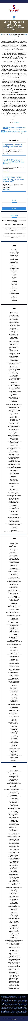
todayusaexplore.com (14, 316)
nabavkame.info (14, 751)
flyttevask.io (14, 745)
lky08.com (14, 638)
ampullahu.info (14, 701)
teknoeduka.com (14, 489)
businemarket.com (14, 839)
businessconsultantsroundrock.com (14, 523)
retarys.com (14, 811)
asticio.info (14, 912)
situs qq (14, 286)
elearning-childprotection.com (14, 624)
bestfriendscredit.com (14, 388)
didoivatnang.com (14, 432)
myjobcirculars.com (14, 580)
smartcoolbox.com (14, 952)
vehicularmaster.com (14, 322)
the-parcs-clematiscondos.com (14, 772)
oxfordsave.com (14, 826)
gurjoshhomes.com (14, 363)
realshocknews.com (14, 893)
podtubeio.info (14, 714)
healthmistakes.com (14, 896)
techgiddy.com (14, 791)
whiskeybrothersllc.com (14, 987)
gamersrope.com (14, 798)
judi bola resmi (14, 253)
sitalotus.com (14, 902)
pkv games (14, 297)
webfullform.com (14, 565)
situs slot (23, 997)
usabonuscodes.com (14, 493)
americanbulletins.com (14, 419)
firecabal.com (14, 445)
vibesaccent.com (14, 324)
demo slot (14, 265)
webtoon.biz (14, 848)
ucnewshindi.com (14, 795)
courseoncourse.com (14, 782)
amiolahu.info (14, 698)
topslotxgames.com (14, 583)
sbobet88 (19, 1011)
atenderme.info (14, 706)
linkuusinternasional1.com (14, 373)
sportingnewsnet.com (14, 852)
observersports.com (14, 832)
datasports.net (14, 864)
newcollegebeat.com (14, 341)
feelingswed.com (14, 444)
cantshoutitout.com (14, 556)
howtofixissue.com (14, 562)
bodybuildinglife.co (14, 889)
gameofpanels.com (14, 613)
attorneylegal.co (14, 870)
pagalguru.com (14, 479)
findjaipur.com (14, 335)
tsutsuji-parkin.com (14, 400)
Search (14, 200)
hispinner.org (14, 608)
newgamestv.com (14, 859)
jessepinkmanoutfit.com (14, 808)
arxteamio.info (14, 915)
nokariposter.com (14, 611)
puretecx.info (14, 694)
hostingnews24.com (14, 458)
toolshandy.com (14, 657)
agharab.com (14, 401)
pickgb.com (14, 894)
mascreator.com (14, 470)
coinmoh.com (14, 428)
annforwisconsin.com (14, 334)
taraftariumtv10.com (14, 666)
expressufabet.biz (14, 558)
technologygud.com (14, 892)
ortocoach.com (14, 937)
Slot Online (16, 122)
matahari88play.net (14, 840)
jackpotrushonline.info (14, 794)
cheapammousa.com (14, 403)
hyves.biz (14, 735)
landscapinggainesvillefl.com (14, 467)
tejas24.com (14, 685)
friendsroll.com (14, 375)
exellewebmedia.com (14, 799)
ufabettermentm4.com (14, 969)
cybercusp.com (14, 526)
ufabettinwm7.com (14, 972)
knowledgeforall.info (14, 627)
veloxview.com (14, 984)
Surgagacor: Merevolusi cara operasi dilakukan (12, 146)
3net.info (14, 381)
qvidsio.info (14, 717)
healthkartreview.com (14, 454)
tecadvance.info (14, 695)
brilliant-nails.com (14, 671)
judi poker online (14, 255)
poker (14, 278)
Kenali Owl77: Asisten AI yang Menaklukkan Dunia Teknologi (13, 162)
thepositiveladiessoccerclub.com (14, 404)
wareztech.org (14, 805)
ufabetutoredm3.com (14, 979)
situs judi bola (14, 272)
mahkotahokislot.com (14, 881)
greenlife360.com (14, 555)
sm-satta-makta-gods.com (14, 495)
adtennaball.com (14, 600)
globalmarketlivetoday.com (14, 448)
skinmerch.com (14, 344)
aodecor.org (14, 726)
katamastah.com (14, 908)
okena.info (14, 384)
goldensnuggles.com (14, 814)
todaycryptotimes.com (14, 492)
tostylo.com (14, 820)
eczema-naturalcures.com (14, 391)
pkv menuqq (21, 1004)
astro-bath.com (14, 392)
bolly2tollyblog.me (14, 742)
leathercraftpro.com (14, 931)
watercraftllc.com (14, 413)
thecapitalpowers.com (14, 959)
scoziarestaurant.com (14, 504)
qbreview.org (14, 574)
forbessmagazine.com (14, 447)
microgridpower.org (14, 933)
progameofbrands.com (14, 573)
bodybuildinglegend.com (14, 669)
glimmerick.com (14, 338)
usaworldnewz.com (14, 315)
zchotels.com (14, 485)
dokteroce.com (14, 673)
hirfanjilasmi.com (14, 928)
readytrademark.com (14, 501)
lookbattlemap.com (14, 815)
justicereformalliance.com (14, 353)
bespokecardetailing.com (14, 387)
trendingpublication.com (14, 966)
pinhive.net (14, 738)
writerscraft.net (14, 622)
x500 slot (15, 1000)
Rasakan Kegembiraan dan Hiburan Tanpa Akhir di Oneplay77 (13, 179)
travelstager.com (14, 659)
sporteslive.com (14, 855)
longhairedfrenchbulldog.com (14, 836)
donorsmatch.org (14, 728)
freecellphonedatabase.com (14, 796)
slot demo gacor (14, 261)
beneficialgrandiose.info (14, 710)
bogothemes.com (14, 357)
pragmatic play (4, 999)
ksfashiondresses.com (14, 897)
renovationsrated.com (14, 502)
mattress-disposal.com (14, 886)
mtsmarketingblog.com (14, 681)
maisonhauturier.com (14, 469)
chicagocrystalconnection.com (14, 755)
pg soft (10, 1000)
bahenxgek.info (14, 786)
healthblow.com (14, 618)
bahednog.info (14, 785)
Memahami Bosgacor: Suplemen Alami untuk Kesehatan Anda (14, 236)
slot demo (14, 275)
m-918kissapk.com (14, 750)
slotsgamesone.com (14, 587)
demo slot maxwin (14, 252)
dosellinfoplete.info (14, 713)
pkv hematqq (9, 1005)
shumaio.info (14, 719)
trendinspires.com (14, 660)
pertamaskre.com (14, 788)
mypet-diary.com (14, 652)
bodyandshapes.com (14, 521)
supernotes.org (14, 903)
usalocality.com (14, 318)
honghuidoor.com (14, 593)
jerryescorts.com (14, 868)
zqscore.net (14, 909)
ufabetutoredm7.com (14, 981)
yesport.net (14, 818)
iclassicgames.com (14, 827)
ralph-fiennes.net (14, 640)
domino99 (24, 1011)
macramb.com (14, 650)
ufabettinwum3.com (14, 974)
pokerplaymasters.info (14, 780)
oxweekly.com (14, 653)
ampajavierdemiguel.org (14, 325)
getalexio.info (14, 916)
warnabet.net (14, 739)
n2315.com (14, 634)
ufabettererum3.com (14, 968)
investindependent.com (14, 464)
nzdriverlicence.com (14, 477)
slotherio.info (14, 720)
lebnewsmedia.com (14, 370)
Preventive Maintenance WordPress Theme (13, 1018)
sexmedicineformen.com (14, 947)
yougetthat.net (14, 821)
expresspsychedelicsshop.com (14, 441)
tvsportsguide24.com (14, 874)
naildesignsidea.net (14, 407)
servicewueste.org (14, 575)
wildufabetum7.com (14, 988)
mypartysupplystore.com (14, 332)
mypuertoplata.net (14, 559)
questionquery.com (14, 668)
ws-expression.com (14, 483)
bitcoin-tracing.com (14, 520)
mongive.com (14, 603)
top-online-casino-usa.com (14, 592)
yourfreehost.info (14, 360)
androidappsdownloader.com (14, 615)
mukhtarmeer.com (14, 473)
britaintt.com (14, 527)
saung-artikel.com (14, 829)
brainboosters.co (14, 327)
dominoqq (14, 251)
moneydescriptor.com (14, 842)
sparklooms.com (14, 956)
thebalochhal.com (14, 321)
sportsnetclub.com (14, 823)
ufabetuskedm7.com (14, 978)
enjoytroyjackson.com (14, 436)
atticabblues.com (14, 423)
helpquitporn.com (14, 455)
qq (12, 1007)
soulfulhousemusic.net (14, 955)
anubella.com (14, 515)
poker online (14, 284)
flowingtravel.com (14, 594)
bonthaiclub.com (14, 366)
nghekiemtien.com (14, 682)
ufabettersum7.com (14, 971)
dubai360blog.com (14, 877)
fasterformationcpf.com (14, 813)
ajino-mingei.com (14, 359)
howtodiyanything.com (14, 461)
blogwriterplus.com (14, 776)
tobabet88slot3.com (14, 960)
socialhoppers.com (14, 631)
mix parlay (13, 1011)
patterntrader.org (14, 899)
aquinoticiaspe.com (14, 835)
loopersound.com (14, 350)
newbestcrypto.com (14, 824)
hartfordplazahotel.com (14, 748)
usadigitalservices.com (14, 630)
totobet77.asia (14, 963)
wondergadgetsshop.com (14, 378)
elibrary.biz (14, 390)
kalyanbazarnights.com (14, 590)
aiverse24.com (14, 514)
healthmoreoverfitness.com (14, 581)
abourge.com (14, 414)
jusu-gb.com (14, 773)
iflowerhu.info (14, 754)
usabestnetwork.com (14, 807)
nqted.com (14, 476)
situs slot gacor (12, 1001)
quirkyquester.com (14, 946)
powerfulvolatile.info (14, 716)
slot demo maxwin (14, 268)
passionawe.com (14, 938)
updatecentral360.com (14, 906)
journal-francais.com (14, 675)
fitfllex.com (14, 643)
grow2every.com (14, 451)
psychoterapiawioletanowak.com (14, 943)
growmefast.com (14, 880)
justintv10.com (14, 676)
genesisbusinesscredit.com (14, 644)
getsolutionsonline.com (14, 606)
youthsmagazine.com (14, 843)
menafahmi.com (14, 472)
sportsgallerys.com (14, 861)
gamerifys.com (14, 543)
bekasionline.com (14, 552)
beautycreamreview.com (14, 426)
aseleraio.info (14, 911)
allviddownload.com (14, 567)
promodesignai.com (14, 508)
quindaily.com (14, 511)
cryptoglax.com (14, 354)
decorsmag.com (14, 568)
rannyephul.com (14, 662)
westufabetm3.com (14, 985)
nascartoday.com (14, 474)
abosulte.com (14, 513)
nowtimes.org (14, 729)
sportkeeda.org (14, 921)
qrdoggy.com (14, 890)
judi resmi (17, 999)
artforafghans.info (14, 690)
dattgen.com (14, 431)
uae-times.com (14, 542)
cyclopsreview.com (14, 429)
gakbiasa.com (14, 753)
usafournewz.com (14, 319)
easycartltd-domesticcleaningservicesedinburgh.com (14, 531)
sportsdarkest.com (14, 846)
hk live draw (14, 274)
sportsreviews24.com (14, 875)
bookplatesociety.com (14, 369)
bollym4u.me (14, 741)
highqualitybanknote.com (14, 457)
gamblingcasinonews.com (14, 570)
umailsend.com (14, 810)
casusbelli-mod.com (14, 368)
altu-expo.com (14, 395)
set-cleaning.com (14, 507)
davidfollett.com (14, 340)
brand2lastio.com (14, 628)
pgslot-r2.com (14, 482)
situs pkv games (14, 270)
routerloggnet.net (14, 584)
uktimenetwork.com (14, 313)
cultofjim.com (14, 337)
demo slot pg (5, 1000)
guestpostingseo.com (14, 777)
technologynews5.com (14, 488)
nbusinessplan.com (14, 553)
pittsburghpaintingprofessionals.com (14, 940)
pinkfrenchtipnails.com (14, 858)
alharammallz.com (14, 417)
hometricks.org (14, 930)
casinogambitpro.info (14, 779)
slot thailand (11, 999)
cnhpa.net (14, 900)
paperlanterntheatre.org (14, 410)
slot (15, 119)
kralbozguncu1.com (14, 466)
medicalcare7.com (14, 599)
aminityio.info (14, 697)
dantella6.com (14, 586)
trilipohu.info (14, 758)
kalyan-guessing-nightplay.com (14, 612)
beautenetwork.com (14, 518)
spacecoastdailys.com (14, 499)
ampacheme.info (14, 700)
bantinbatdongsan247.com (14, 783)
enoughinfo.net (14, 736)
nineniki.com (14, 596)
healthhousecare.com (14, 452)
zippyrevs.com (14, 577)
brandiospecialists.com (14, 597)
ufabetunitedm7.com (14, 976)
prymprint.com (14, 919)
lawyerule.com (14, 678)
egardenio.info (14, 914)
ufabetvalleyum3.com (14, 982)
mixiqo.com (14, 934)
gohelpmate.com (14, 619)
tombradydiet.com (14, 365)
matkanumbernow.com (14, 578)
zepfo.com (14, 486)
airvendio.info (14, 691)
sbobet (2, 1011)
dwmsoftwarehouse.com (14, 435)
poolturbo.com (14, 687)
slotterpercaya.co (14, 950)
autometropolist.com (14, 425)
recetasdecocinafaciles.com (14, 406)
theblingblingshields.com (14, 856)
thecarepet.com (14, 774)
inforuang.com (14, 646)
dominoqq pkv (14, 292)
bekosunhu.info (14, 709)
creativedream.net (14, 632)
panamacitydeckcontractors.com (14, 654)
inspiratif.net (14, 545)
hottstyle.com (14, 460)
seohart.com (14, 505)
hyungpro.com (14, 851)
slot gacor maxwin (23, 1003)
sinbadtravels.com (14, 802)
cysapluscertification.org (14, 722)
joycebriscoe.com (14, 330)
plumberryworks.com (14, 941)
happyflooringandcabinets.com (14, 887)
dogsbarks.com (14, 433)
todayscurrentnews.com (14, 962)
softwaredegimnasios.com (14, 496)
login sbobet (7, 1011)
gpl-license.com (14, 450)
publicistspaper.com (14, 510)
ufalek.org (14, 884)
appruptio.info (14, 760)
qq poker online (15, 996)
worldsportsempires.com (14, 905)
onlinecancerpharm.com (14, 883)
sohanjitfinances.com (14, 953)
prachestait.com (14, 688)
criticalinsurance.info (14, 609)
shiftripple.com (14, 949)
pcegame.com (14, 480)
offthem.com (14, 548)
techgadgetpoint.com (14, 873)
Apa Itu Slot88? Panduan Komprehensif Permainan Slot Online (14, 225)
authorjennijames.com (14, 397)
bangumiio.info (14, 707)
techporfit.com (14, 551)
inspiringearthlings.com (14, 463)
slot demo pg (14, 267)
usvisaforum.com (14, 346)
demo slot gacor (14, 259)
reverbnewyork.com (14, 343)
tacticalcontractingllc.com (14, 957)
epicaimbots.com (14, 438)
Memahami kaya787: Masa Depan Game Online (14, 233)
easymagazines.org (14, 927)
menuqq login (4, 996)
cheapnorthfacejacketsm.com (14, 362)
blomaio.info (14, 712)
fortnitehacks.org (14, 723)
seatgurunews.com (14, 379)
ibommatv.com (14, 549)
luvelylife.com (14, 649)
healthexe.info (14, 693)
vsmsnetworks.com (14, 546)
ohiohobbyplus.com (14, 356)
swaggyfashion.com (14, 665)
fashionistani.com (14, 442)
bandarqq (14, 283)
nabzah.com (14, 602)
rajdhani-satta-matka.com (14, 621)
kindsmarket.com (14, 647)
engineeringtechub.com (14, 867)
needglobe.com (14, 935)
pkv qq (14, 290)
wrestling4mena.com (14, 625)
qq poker (4, 1007)
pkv (14, 258)
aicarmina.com (14, 331)
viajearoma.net (14, 398)
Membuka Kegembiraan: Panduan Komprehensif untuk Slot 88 (14, 221)
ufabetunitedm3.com (14, 975)
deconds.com (14, 529)
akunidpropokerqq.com (14, 385)
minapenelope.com (14, 351)
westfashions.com (14, 656)
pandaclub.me (14, 744)
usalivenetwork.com (14, 792)
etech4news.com (14, 439)
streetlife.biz (14, 734)
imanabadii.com (14, 757)
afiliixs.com (14, 416)
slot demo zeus (14, 262)
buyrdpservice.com (14, 817)
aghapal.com (14, 394)
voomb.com (14, 871)
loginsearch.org (14, 725)
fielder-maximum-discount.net (14, 641)
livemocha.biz (14, 732)
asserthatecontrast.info (14, 704)
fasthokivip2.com (14, 830)
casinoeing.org (14, 731)
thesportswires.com (14, 849)
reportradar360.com (14, 663)
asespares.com (14, 420)
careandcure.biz (14, 924)
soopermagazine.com (14, 498)
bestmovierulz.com (14, 347)
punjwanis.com (14, 770)
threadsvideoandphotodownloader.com (14, 789)
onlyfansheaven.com (14, 637)
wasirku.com (14, 684)
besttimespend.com (14, 922)
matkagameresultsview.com (14, 605)
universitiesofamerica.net (14, 571)
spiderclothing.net (14, 376)
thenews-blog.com (14, 491)
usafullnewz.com (14, 312)
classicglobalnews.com (14, 524)
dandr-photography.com (14, 672)
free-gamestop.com (14, 801)
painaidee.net (14, 845)
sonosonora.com (14, 372)
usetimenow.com (14, 616)
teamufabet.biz (14, 564)
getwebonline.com (14, 635)
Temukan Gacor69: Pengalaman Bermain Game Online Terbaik (14, 229)
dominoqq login (23, 999)
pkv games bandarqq (14, 293)
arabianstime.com (14, 422)
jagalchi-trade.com (14, 349)
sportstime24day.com (14, 854)
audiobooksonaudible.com (14, 517)
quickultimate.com (14, 944)
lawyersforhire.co (14, 837)
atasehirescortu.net (14, 865)
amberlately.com (14, 328)
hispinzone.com (14, 589)
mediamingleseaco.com (14, 679)
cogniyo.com (14, 925)
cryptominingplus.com (14, 833)
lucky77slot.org (14, 878)
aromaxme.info (14, 703)
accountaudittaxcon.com (14, 918)
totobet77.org (14, 965)
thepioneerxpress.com (14, 561)
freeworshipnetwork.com (14, 411)
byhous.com (14, 747)
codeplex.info (14, 382)
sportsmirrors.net (14, 862)
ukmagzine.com (14, 804)
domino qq (14, 249)
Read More (6, 154)
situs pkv (14, 287)
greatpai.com (14, 409)
